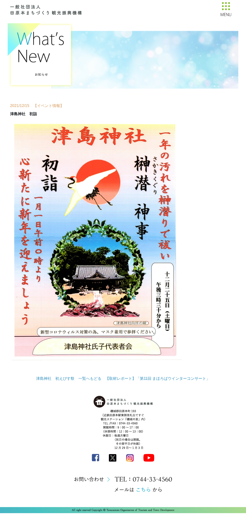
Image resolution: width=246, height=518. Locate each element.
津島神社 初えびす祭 (55, 378)
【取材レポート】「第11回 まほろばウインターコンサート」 (157, 378)
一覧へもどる (89, 378)
